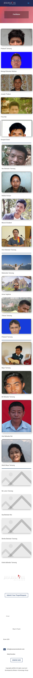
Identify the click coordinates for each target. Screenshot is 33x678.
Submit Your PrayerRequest (16, 595)
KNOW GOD (16, 660)
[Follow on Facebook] (15, 634)
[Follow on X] (18, 634)
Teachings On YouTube (13, 644)
